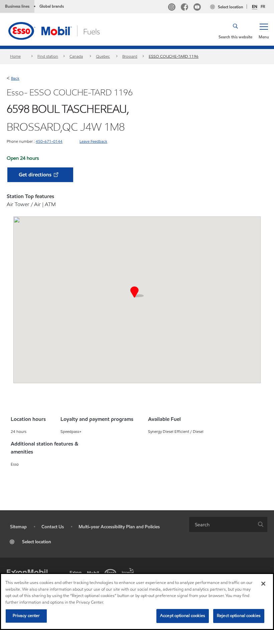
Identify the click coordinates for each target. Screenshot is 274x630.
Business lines (17, 6)
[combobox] (228, 524)
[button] (263, 31)
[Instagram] (171, 7)
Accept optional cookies (182, 616)
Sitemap (18, 527)
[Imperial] (129, 570)
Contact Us (52, 527)
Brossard (129, 56)
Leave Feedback (93, 141)
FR (263, 6)
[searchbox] (221, 524)
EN (254, 6)
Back (15, 78)
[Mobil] (94, 572)
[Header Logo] (64, 30)
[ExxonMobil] (27, 572)
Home (15, 56)
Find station (47, 56)
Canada (76, 56)
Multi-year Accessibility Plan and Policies (119, 527)
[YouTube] (197, 7)
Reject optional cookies (239, 616)
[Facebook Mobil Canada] (184, 7)
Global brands (51, 6)
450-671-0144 (49, 141)
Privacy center (26, 616)
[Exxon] (77, 572)
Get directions (36, 174)
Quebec (103, 56)
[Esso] (112, 572)
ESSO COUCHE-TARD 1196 (173, 56)
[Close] (263, 583)
